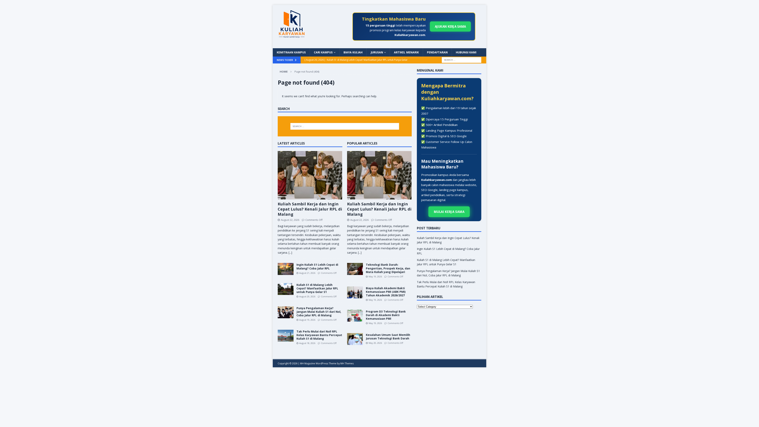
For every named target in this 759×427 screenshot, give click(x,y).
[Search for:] (461, 59)
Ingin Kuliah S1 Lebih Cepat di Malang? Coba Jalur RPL (317, 266)
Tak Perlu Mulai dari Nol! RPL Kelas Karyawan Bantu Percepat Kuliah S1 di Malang (319, 335)
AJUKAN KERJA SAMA (450, 26)
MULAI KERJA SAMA (449, 212)
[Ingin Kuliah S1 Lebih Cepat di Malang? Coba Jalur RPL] (286, 269)
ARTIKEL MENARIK (406, 52)
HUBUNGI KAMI (466, 52)
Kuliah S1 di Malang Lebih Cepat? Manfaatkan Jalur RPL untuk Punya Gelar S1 (317, 288)
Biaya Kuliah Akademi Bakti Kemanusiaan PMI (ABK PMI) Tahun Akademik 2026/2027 (386, 291)
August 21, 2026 (307, 272)
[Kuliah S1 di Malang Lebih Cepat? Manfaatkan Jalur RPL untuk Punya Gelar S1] (286, 289)
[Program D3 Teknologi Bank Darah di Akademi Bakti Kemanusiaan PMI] (355, 316)
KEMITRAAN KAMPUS (291, 52)
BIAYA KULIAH (353, 52)
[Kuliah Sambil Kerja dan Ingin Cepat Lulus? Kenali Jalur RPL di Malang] (310, 175)
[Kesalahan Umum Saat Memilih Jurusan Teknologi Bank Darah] (355, 339)
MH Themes (347, 363)
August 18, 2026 (307, 343)
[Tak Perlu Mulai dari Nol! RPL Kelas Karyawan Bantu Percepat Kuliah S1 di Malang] (286, 336)
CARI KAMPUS (323, 52)
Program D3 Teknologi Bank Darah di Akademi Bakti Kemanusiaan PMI (386, 315)
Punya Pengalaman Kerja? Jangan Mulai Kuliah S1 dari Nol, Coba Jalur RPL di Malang (318, 311)
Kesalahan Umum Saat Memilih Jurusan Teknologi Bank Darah (388, 336)
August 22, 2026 (290, 220)
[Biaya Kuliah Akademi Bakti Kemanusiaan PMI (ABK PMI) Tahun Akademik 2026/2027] (355, 292)
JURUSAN (377, 52)
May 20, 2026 (375, 342)
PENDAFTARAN (437, 52)
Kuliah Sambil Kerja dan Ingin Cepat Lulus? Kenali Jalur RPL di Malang (310, 209)
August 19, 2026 (307, 319)
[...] (290, 252)
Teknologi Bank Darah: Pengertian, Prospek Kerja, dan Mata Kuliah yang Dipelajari (388, 268)
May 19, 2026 (375, 276)
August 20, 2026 (307, 296)
